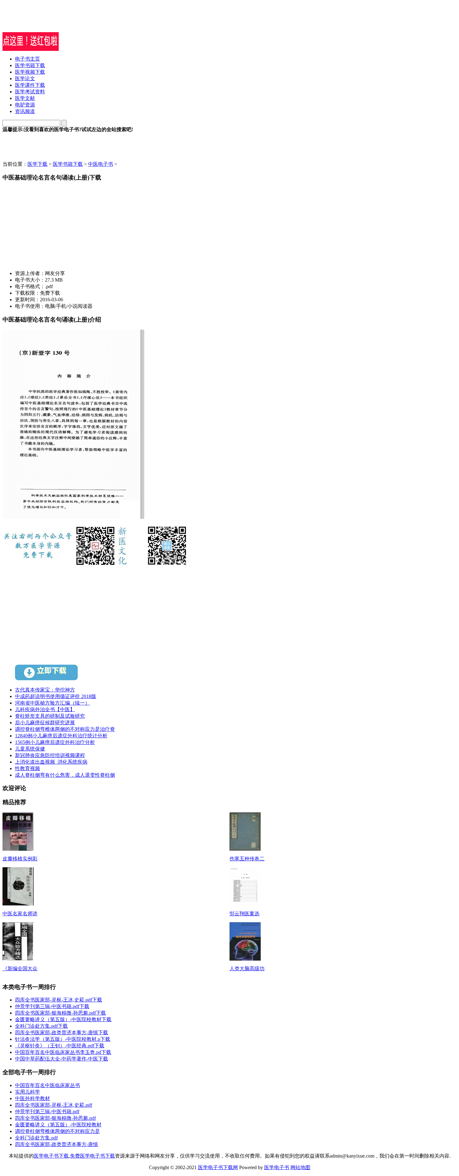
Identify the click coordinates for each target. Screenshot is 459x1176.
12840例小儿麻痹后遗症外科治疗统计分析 (61, 735)
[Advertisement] (75, 22)
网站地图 (300, 1167)
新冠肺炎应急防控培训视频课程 (50, 755)
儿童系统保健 (30, 748)
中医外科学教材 (32, 1098)
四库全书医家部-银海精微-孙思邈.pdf (55, 1118)
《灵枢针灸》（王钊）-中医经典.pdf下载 (59, 1045)
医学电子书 (276, 1167)
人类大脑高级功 (247, 968)
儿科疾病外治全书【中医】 (45, 709)
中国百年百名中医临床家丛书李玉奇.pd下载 (63, 1052)
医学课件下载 (30, 85)
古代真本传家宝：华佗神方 (45, 689)
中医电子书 (100, 164)
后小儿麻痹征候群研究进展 (45, 722)
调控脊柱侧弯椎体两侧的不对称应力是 (57, 1131)
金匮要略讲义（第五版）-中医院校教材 (58, 1124)
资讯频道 (25, 111)
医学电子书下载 (51, 1156)
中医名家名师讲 (19, 913)
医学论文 (25, 78)
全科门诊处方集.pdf (36, 1137)
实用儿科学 (27, 1092)
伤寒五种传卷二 (247, 858)
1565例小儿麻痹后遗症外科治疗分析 (55, 742)
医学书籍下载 (30, 65)
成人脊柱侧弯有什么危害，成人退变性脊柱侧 (65, 775)
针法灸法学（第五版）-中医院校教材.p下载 (62, 1039)
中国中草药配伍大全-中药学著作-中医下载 (61, 1058)
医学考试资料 (30, 91)
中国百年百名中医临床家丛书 (47, 1085)
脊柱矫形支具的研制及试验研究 (50, 716)
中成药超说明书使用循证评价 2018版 (55, 696)
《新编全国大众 (19, 968)
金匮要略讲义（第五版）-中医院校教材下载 (63, 1019)
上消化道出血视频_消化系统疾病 (51, 762)
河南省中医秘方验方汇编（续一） (52, 703)
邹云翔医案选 (244, 913)
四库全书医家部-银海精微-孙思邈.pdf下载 (60, 1013)
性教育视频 (27, 768)
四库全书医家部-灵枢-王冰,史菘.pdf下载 (58, 999)
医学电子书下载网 (218, 1167)
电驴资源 (25, 104)
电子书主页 (27, 59)
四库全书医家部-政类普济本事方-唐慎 (56, 1144)
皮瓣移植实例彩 (19, 858)
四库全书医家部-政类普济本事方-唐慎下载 (61, 1032)
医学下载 (37, 164)
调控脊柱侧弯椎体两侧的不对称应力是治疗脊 (65, 729)
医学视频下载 (30, 72)
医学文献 (25, 98)
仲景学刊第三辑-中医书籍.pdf (47, 1111)
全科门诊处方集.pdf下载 (41, 1026)
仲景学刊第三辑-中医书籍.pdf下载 (52, 1006)
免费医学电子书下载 (92, 1156)
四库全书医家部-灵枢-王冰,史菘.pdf (53, 1105)
